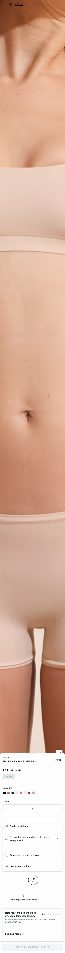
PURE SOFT (6, 758)
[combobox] (32, 808)
